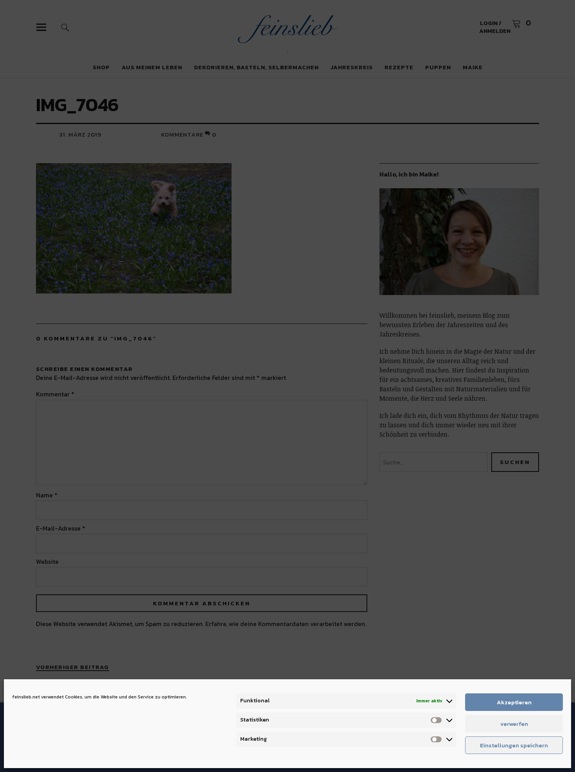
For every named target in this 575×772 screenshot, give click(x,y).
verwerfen (514, 723)
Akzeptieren (514, 702)
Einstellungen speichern (514, 745)
